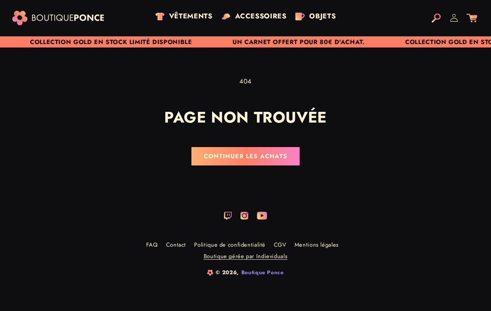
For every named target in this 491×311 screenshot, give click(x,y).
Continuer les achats (246, 156)
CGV (280, 245)
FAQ (152, 245)
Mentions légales (317, 245)
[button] (436, 18)
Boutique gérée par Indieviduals (246, 256)
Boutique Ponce (262, 272)
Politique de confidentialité (229, 245)
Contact (176, 245)
